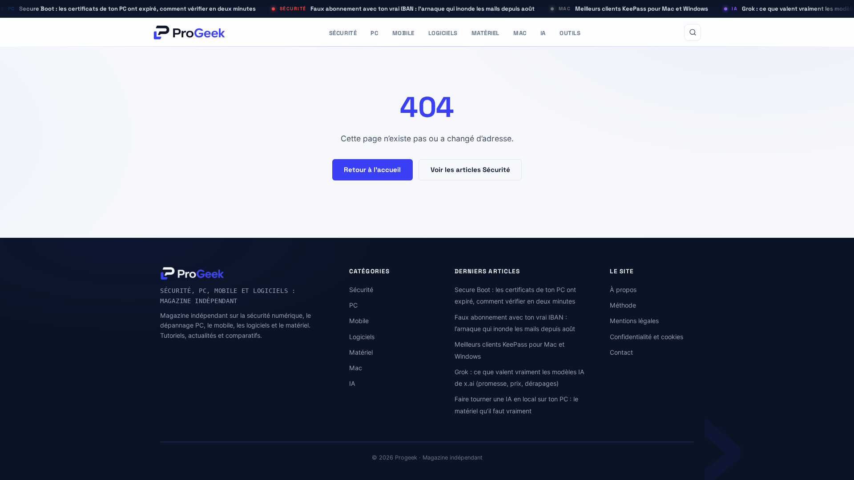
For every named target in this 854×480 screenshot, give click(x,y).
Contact (621, 352)
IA (543, 33)
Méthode (623, 305)
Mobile (403, 33)
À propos (623, 289)
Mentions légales (634, 320)
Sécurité (343, 33)
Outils (570, 33)
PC (374, 33)
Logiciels (443, 33)
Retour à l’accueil (372, 169)
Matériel (485, 33)
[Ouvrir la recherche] (692, 32)
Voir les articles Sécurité (470, 169)
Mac (520, 33)
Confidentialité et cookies (646, 336)
